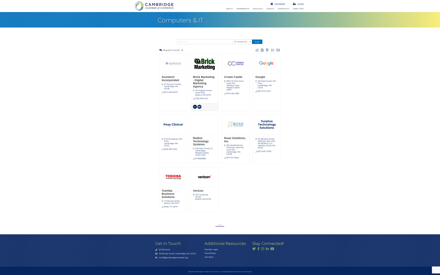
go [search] (258, 42)
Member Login (211, 249)
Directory (298, 9)
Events (270, 9)
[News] (199, 108)
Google (260, 77)
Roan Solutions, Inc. (235, 139)
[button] (160, 50)
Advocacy (258, 9)
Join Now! (209, 257)
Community (283, 9)
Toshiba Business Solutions (168, 194)
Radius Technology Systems (201, 141)
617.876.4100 (164, 250)
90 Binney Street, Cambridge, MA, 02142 (177, 254)
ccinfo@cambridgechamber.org (173, 258)
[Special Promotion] (195, 108)
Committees (210, 253)
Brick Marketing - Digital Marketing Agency (203, 81)
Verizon (198, 190)
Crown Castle (233, 77)
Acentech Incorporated (170, 78)
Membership (242, 9)
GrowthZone (247, 271)
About (229, 9)
